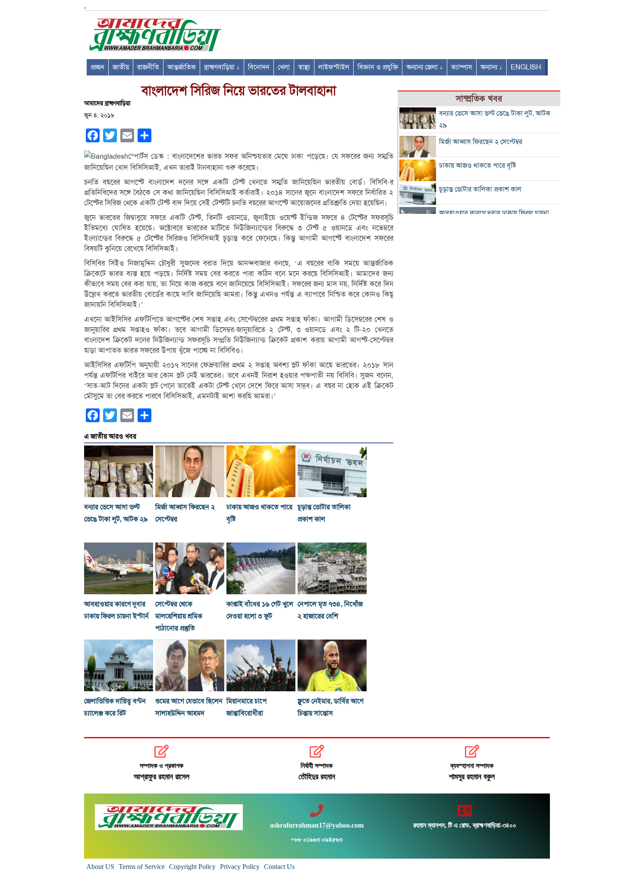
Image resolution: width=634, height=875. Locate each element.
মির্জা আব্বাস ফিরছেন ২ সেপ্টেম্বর (480, 142)
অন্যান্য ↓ (491, 67)
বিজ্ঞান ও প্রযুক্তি (378, 67)
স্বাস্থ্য (304, 67)
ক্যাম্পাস (461, 67)
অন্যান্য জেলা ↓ (424, 67)
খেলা (284, 67)
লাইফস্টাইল (333, 67)
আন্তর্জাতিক (181, 67)
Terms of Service (142, 866)
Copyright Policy (192, 866)
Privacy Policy (240, 866)
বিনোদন (259, 67)
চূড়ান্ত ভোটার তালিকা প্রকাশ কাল (480, 189)
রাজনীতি (148, 67)
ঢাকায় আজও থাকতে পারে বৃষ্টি (477, 165)
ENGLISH (526, 67)
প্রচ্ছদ (97, 67)
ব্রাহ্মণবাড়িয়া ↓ (222, 67)
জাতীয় (121, 67)
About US (100, 866)
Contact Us (279, 866)
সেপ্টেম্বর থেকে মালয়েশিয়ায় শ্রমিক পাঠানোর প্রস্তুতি (178, 616)
